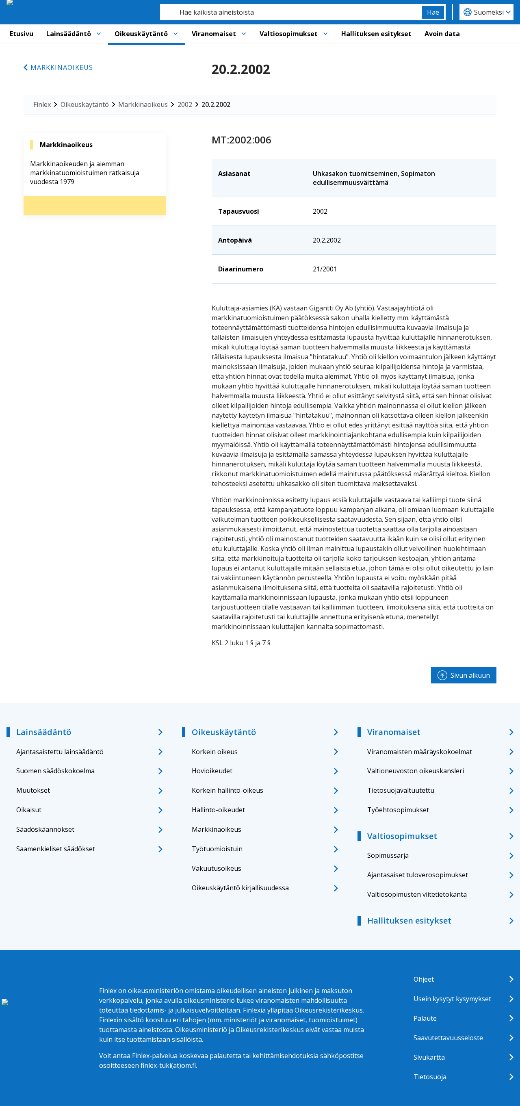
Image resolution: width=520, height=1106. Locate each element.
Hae (433, 12)
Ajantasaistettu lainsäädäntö (60, 751)
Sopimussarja (388, 855)
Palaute (425, 1018)
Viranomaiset (214, 33)
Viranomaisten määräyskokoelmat (419, 751)
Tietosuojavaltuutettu (400, 790)
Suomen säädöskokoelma (55, 770)
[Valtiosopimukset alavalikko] (325, 33)
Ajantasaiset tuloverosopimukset (417, 874)
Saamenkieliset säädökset (55, 848)
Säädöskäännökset (45, 829)
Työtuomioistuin (217, 848)
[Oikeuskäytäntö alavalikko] (175, 33)
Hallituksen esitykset (376, 33)
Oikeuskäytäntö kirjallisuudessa (240, 887)
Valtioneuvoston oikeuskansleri (415, 770)
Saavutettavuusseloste (448, 1037)
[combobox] (291, 12)
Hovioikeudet (212, 770)
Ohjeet (424, 979)
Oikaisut (28, 809)
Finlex (42, 104)
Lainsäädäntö (68, 33)
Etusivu (21, 33)
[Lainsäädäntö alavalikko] (99, 33)
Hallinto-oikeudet (218, 809)
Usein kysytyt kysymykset (452, 998)
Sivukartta (429, 1057)
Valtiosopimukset (289, 33)
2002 (185, 104)
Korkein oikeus (215, 751)
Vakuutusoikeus (216, 868)
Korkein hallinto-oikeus (227, 790)
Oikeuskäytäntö (141, 33)
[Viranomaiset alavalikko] (244, 33)
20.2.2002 (216, 104)
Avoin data (442, 33)
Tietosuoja (430, 1076)
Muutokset (33, 790)
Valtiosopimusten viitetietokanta (417, 894)
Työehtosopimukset (398, 809)
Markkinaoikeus (61, 67)
